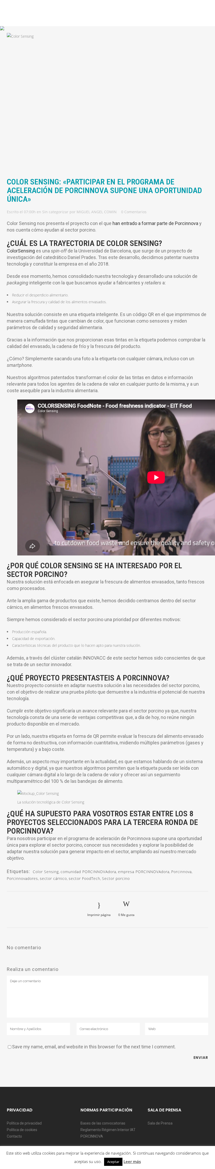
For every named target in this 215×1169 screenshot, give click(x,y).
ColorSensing (21, 251)
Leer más (132, 1161)
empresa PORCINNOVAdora (143, 871)
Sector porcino (116, 878)
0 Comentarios (134, 211)
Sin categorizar (55, 211)
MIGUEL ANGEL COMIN (97, 211)
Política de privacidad (24, 1123)
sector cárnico (53, 878)
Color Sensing (46, 871)
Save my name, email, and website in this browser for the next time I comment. (94, 1046)
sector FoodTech (84, 878)
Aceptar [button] (113, 1161)
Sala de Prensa (160, 1123)
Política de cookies (22, 1130)
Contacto (14, 1136)
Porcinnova (181, 871)
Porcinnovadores (22, 878)
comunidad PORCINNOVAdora (88, 871)
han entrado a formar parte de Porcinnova (155, 223)
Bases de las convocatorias (102, 1123)
